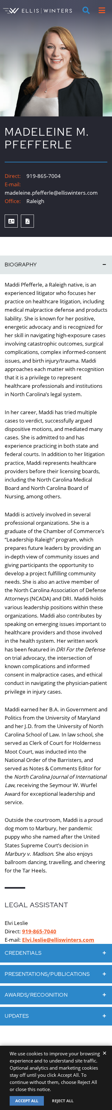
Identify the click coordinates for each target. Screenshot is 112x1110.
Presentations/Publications (47, 974)
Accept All (26, 1100)
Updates (17, 1016)
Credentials (23, 952)
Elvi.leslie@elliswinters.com (58, 939)
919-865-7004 (43, 175)
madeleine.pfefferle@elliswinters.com (51, 192)
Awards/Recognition (36, 994)
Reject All (62, 1100)
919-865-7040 (39, 931)
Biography (21, 264)
